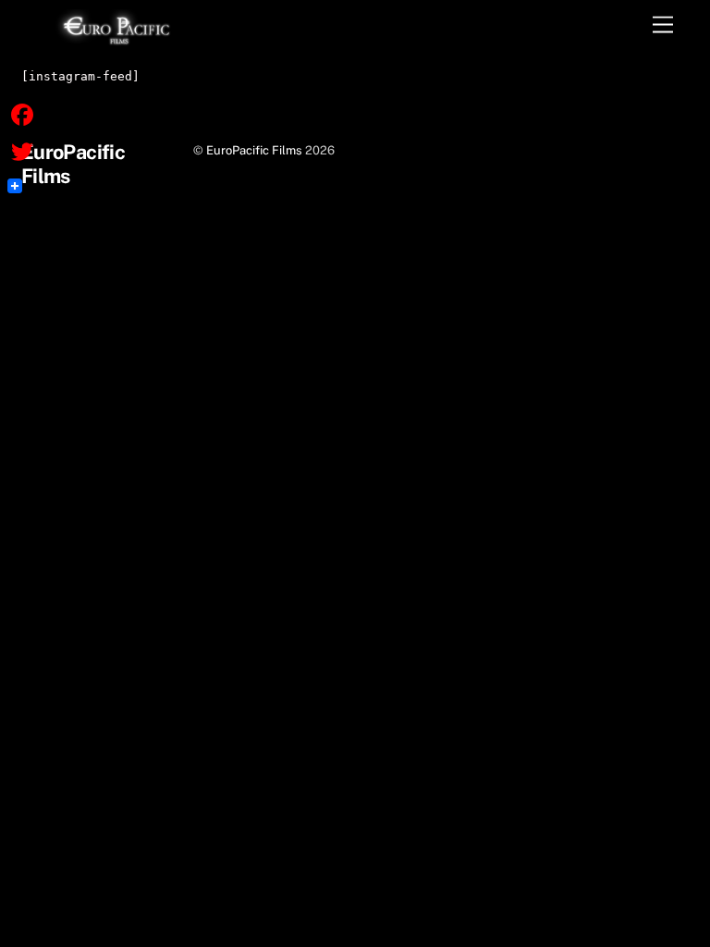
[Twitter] (22, 151)
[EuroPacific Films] (116, 39)
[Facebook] (22, 114)
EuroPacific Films (254, 150)
